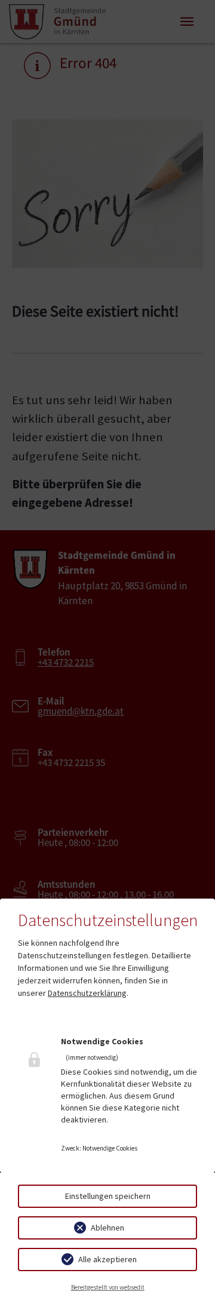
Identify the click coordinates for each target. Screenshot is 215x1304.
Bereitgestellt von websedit (108, 1287)
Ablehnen (107, 1227)
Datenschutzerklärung (87, 993)
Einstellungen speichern (107, 1196)
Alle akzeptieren (107, 1259)
